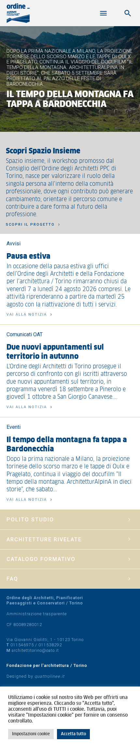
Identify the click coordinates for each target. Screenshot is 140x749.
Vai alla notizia (27, 314)
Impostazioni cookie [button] (31, 734)
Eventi (14, 427)
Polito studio (30, 519)
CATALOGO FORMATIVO (41, 559)
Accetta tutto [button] (73, 734)
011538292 (50, 644)
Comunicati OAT (25, 334)
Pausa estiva (28, 256)
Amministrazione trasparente (37, 613)
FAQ (12, 579)
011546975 (22, 644)
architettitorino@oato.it (35, 650)
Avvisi (14, 243)
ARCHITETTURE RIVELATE (44, 539)
